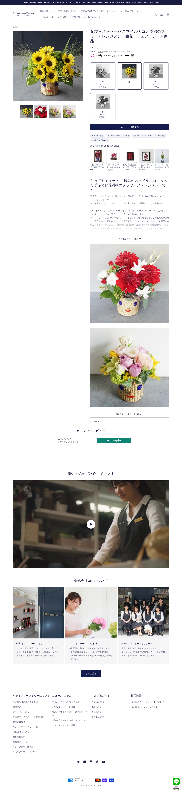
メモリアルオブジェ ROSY (25, 751)
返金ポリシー (98, 712)
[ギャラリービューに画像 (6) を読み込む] (69, 111)
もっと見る (91, 673)
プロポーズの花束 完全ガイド (66, 702)
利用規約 (17, 707)
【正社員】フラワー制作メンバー (146, 707)
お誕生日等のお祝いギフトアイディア (69, 720)
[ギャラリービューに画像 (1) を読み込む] (26, 111)
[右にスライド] (80, 111)
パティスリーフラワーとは (25, 726)
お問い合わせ (19, 721)
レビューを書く (114, 440)
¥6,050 (129, 83)
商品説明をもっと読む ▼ (130, 239)
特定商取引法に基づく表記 (25, 702)
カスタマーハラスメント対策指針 (28, 717)
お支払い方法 (98, 702)
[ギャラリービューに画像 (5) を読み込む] (55, 111)
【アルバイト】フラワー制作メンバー (148, 702)
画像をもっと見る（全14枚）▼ (130, 414)
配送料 (100, 51)
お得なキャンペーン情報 (63, 707)
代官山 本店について (22, 732)
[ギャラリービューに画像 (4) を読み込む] (40, 111)
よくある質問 (98, 717)
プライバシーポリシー (23, 712)
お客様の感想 (19, 737)
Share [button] (96, 421)
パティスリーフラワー (93, 785)
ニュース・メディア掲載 (63, 725)
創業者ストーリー (21, 741)
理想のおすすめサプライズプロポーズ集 (69, 714)
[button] (46, 11)
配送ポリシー (98, 707)
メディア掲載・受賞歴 (23, 746)
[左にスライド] (16, 111)
